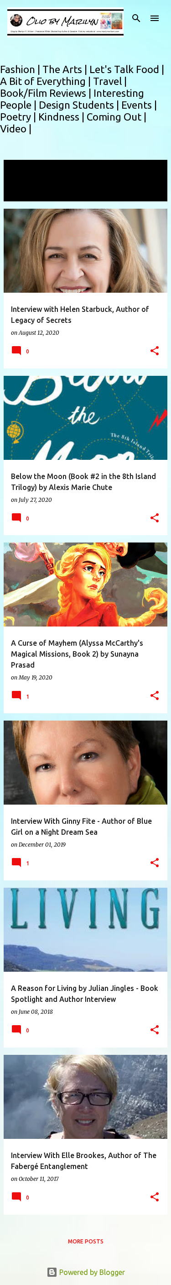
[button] (154, 351)
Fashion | (21, 69)
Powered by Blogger (91, 1272)
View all (23, 193)
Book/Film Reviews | (46, 93)
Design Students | (80, 105)
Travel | (110, 81)
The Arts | (65, 69)
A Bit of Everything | (46, 81)
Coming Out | (116, 116)
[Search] (136, 18)
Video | (15, 128)
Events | (139, 105)
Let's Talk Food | (126, 69)
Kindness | (62, 116)
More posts (86, 1241)
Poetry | (19, 116)
